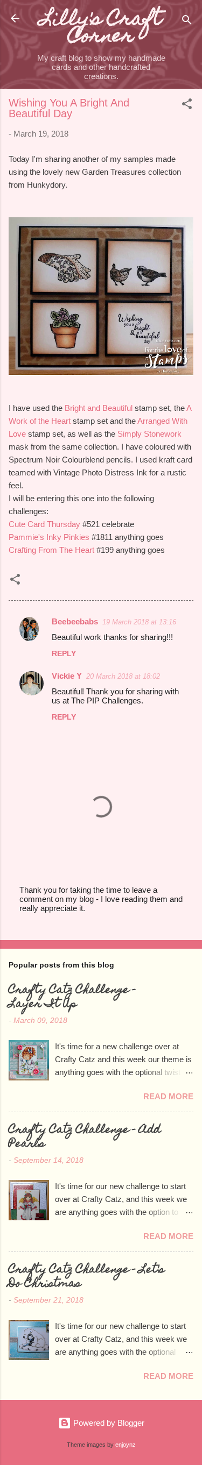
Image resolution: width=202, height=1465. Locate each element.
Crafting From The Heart (51, 549)
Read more (168, 1096)
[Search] (186, 21)
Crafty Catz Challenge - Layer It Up (72, 997)
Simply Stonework (149, 433)
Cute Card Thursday (44, 524)
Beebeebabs (75, 621)
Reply (64, 653)
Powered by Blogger (107, 1422)
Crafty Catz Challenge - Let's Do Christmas (86, 1277)
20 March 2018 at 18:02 (123, 676)
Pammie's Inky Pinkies (49, 537)
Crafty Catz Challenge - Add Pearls (85, 1137)
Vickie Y (67, 675)
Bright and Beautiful (99, 408)
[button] (186, 105)
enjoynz (125, 1444)
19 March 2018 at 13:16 (139, 622)
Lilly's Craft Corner (101, 29)
